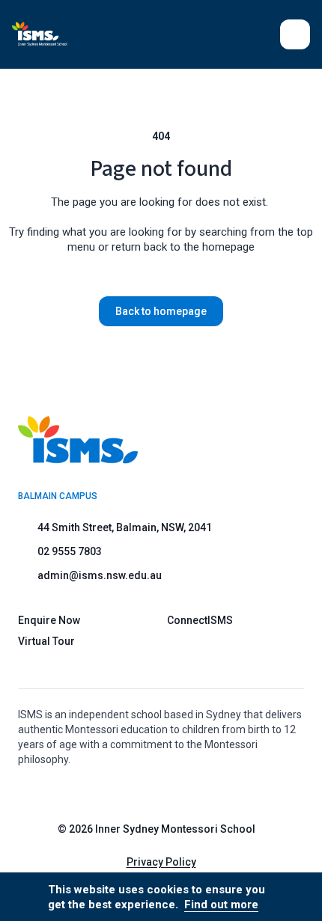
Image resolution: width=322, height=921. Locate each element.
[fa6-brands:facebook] (184, 793)
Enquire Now (49, 620)
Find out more (221, 904)
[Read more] (147, 793)
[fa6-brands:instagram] (147, 793)
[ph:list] (295, 34)
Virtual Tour (46, 641)
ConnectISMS (200, 620)
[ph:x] (290, 897)
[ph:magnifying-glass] (259, 34)
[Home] (48, 34)
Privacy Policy (161, 862)
